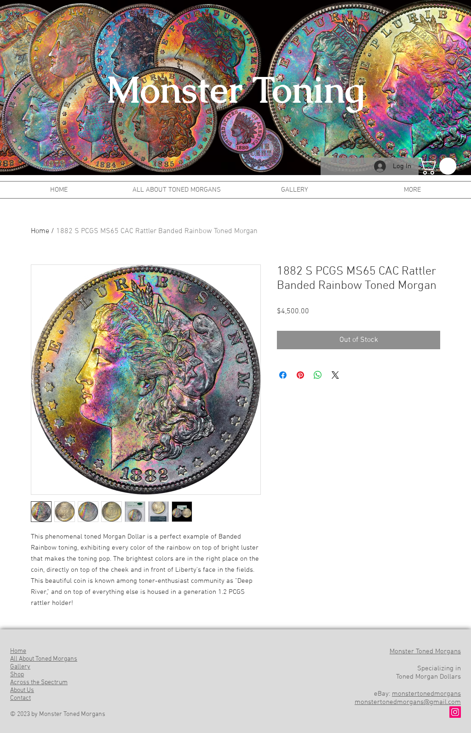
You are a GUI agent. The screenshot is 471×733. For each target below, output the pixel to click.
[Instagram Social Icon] (455, 712)
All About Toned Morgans (43, 659)
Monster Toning (235, 89)
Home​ (18, 651)
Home (40, 231)
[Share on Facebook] (282, 375)
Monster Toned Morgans (425, 651)
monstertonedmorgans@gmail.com (408, 702)
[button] (439, 166)
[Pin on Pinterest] (300, 375)
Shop (17, 675)
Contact (20, 698)
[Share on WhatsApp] (317, 375)
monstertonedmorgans (426, 694)
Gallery (20, 667)
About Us (22, 690)
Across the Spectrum (39, 682)
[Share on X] (335, 375)
